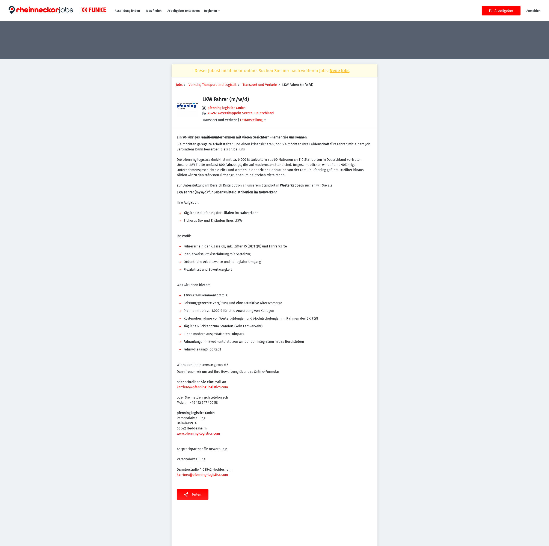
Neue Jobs (339, 70)
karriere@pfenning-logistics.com (202, 387)
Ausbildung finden (127, 11)
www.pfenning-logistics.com (198, 433)
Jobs (179, 85)
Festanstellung (251, 120)
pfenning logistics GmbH (227, 108)
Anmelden (533, 11)
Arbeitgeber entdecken (183, 11)
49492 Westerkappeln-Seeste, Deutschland (241, 113)
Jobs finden (153, 11)
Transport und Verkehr (260, 85)
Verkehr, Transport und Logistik (213, 85)
